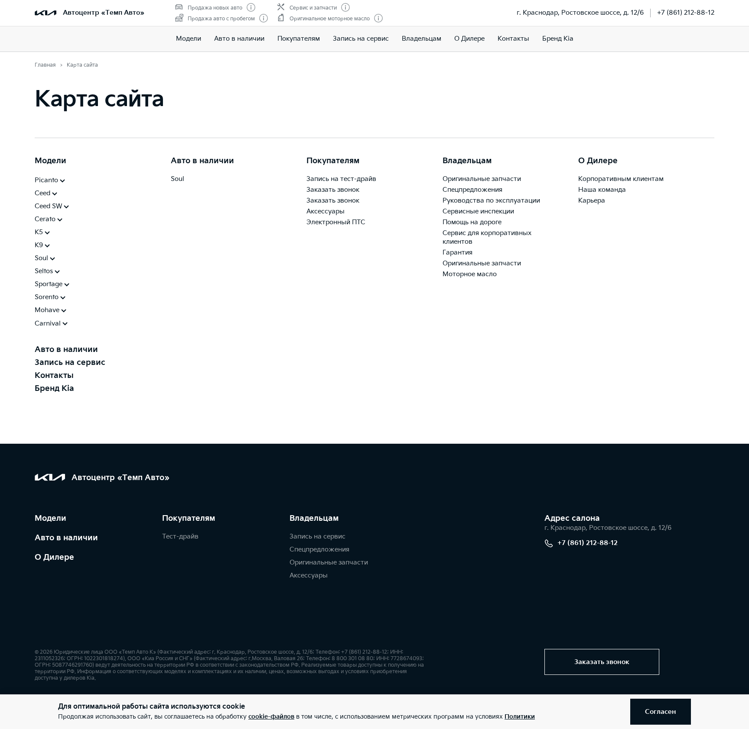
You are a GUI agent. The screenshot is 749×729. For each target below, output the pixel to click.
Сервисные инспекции (478, 211)
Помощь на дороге (472, 222)
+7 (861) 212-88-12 (685, 13)
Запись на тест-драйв (341, 179)
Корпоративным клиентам (621, 179)
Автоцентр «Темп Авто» (103, 13)
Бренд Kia (557, 39)
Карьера (591, 201)
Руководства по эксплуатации (491, 201)
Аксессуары (325, 211)
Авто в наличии (239, 39)
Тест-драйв (180, 536)
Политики (520, 716)
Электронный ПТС (335, 222)
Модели (188, 39)
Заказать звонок (332, 190)
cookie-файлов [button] (271, 716)
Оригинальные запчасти (482, 179)
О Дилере (54, 557)
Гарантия (457, 252)
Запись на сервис (361, 39)
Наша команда (602, 190)
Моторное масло (470, 274)
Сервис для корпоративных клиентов (487, 237)
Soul (177, 179)
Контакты (513, 39)
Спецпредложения (472, 190)
